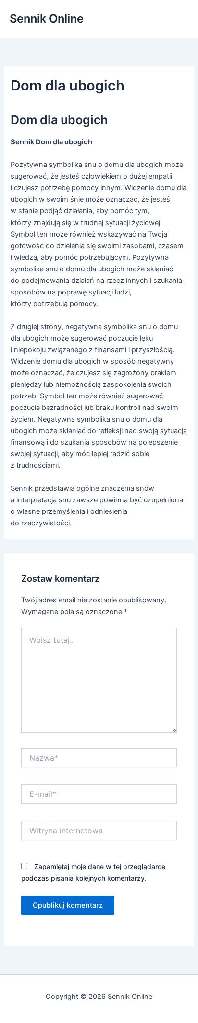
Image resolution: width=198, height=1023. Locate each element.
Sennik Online (47, 19)
